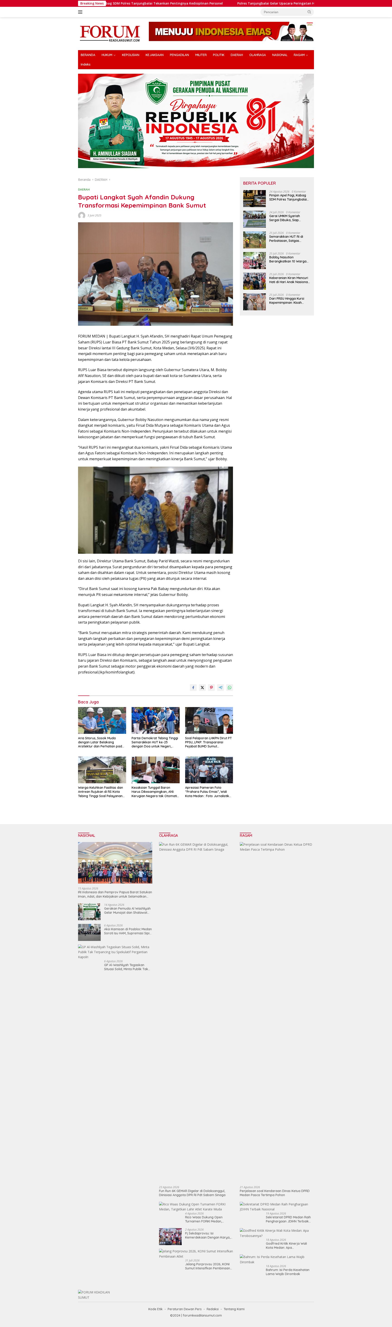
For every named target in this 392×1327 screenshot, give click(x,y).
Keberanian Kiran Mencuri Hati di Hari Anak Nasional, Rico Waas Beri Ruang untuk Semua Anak (289, 280)
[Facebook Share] (193, 687)
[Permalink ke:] (81, 215)
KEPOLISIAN (130, 55)
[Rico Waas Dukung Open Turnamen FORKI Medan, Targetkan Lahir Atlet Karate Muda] (196, 1207)
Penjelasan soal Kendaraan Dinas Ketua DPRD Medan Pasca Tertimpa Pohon (275, 1193)
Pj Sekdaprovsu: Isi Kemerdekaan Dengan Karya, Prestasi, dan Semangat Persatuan (207, 1235)
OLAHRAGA (257, 55)
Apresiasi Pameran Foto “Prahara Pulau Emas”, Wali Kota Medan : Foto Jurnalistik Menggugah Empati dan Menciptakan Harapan (207, 792)
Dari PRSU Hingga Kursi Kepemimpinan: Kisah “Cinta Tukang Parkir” (286, 300)
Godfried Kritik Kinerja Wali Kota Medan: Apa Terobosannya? (286, 1245)
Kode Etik (155, 1309)
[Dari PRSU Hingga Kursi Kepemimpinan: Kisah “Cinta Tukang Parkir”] (254, 301)
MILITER (201, 55)
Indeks (86, 64)
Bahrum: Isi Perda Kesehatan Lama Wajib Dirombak (287, 1272)
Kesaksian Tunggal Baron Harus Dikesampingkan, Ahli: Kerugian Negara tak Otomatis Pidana (155, 792)
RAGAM (299, 55)
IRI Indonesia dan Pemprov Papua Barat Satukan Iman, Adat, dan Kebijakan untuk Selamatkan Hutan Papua (115, 894)
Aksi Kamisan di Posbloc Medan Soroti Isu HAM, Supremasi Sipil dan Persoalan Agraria (128, 931)
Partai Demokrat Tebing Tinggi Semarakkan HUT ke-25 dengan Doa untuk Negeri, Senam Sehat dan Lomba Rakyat (155, 742)
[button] (309, 11)
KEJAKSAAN (155, 55)
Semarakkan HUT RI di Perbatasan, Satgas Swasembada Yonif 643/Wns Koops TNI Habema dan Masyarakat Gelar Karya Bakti (288, 239)
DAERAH (237, 55)
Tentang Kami (234, 1309)
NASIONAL (279, 55)
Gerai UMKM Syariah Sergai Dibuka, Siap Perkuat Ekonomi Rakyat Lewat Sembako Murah (288, 218)
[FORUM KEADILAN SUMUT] (110, 33)
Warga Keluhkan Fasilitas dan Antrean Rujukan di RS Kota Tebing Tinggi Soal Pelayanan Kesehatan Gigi (100, 792)
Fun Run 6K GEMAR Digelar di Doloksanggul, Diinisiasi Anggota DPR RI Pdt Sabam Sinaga (192, 1193)
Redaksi (213, 1309)
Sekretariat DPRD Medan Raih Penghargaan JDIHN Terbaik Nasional (288, 1219)
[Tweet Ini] (202, 687)
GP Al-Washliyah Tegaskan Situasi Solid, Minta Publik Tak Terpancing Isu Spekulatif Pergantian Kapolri (126, 967)
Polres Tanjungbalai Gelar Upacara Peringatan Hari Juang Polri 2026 (231, 3)
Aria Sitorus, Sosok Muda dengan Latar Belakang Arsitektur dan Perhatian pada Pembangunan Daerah (101, 742)
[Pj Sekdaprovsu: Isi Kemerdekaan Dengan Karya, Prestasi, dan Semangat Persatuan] (170, 1236)
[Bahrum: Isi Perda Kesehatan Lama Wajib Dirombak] (277, 1259)
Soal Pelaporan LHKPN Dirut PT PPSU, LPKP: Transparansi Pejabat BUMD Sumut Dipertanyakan (208, 742)
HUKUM (107, 55)
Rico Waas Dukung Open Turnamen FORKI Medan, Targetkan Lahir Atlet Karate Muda (206, 1219)
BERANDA (88, 55)
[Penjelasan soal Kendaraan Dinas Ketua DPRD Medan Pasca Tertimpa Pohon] (277, 1012)
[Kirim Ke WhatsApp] (229, 687)
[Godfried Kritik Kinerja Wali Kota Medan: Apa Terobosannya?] (277, 1233)
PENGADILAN (179, 55)
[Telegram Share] (220, 687)
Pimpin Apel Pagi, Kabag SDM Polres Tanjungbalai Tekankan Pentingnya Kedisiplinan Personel (288, 197)
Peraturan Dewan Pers (185, 1309)
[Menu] (81, 12)
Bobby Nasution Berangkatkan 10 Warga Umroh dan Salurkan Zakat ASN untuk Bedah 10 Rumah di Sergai (289, 259)
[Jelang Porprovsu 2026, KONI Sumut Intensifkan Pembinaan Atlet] (196, 1254)
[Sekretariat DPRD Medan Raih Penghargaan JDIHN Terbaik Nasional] (277, 1207)
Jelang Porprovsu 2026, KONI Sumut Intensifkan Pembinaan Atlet (207, 1266)
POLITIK (218, 55)
